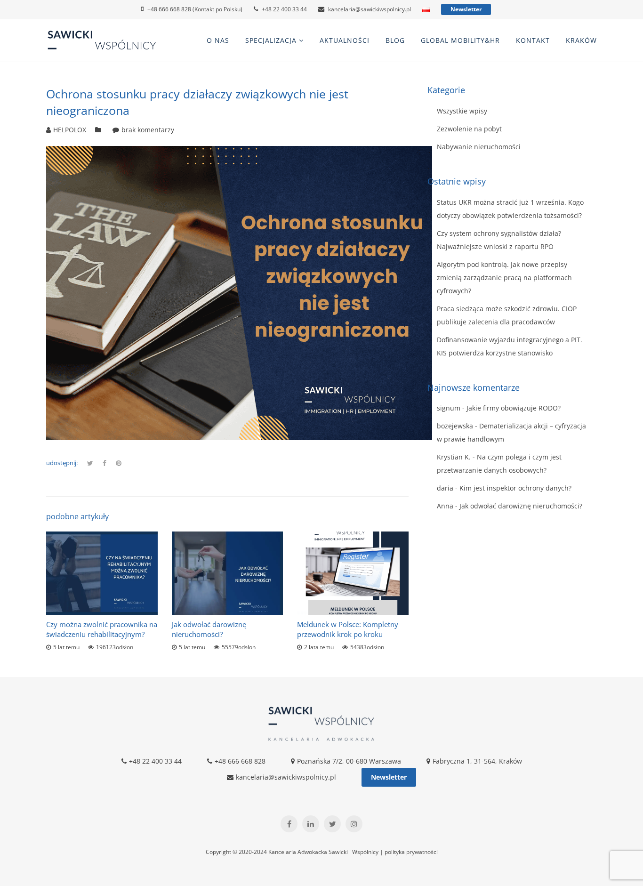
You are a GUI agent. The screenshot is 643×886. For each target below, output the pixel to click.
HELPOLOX (69, 129)
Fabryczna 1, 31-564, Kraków (477, 761)
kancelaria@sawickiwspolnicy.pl (369, 9)
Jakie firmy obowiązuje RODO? (513, 407)
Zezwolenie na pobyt (469, 128)
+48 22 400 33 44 (284, 9)
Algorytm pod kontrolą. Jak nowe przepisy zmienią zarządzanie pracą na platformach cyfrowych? (504, 277)
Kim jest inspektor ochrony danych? (515, 487)
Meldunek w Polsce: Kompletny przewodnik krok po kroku (347, 629)
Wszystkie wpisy (462, 110)
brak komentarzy (147, 129)
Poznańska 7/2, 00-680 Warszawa (349, 761)
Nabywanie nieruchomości (479, 146)
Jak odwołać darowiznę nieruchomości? (209, 629)
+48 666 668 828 (240, 761)
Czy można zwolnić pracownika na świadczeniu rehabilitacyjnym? (101, 629)
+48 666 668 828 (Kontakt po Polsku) (194, 9)
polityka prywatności (411, 852)
